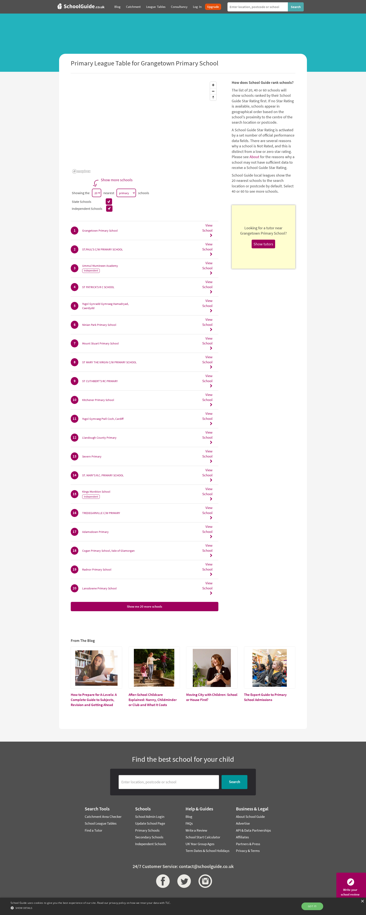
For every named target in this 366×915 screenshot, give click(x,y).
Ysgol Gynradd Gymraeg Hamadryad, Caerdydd (105, 306)
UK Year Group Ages (200, 844)
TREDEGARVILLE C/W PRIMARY (101, 513)
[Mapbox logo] (81, 171)
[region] (144, 127)
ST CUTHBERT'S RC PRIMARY (100, 381)
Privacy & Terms (248, 850)
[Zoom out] (213, 91)
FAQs (189, 823)
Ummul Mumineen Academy (100, 266)
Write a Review (196, 830)
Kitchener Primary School (98, 400)
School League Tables (100, 823)
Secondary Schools (149, 837)
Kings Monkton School (96, 491)
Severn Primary (91, 456)
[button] (91, 908)
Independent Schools (150, 844)
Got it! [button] (312, 906)
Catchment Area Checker (103, 816)
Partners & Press (248, 844)
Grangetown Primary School (100, 230)
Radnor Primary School (96, 569)
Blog (189, 816)
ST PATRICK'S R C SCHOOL (98, 287)
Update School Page (150, 823)
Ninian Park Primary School (99, 325)
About (254, 156)
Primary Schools (147, 830)
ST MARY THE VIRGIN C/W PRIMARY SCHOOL (109, 362)
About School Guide (250, 816)
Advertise (243, 823)
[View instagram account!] (204, 881)
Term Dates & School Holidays (207, 850)
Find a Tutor (93, 830)
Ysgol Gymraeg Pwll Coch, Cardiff (102, 419)
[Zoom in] (213, 85)
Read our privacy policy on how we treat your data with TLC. (134, 903)
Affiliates (242, 837)
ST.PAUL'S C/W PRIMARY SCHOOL (102, 249)
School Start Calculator (203, 837)
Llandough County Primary (99, 438)
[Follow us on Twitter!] (183, 881)
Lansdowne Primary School (99, 588)
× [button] (362, 901)
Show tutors (263, 244)
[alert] (183, 906)
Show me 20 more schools (144, 606)
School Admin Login (149, 816)
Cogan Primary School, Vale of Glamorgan (108, 551)
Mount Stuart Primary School (100, 343)
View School (207, 228)
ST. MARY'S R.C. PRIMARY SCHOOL (103, 475)
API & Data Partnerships (253, 830)
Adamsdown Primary (95, 532)
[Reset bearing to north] (213, 97)
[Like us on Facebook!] (162, 881)
